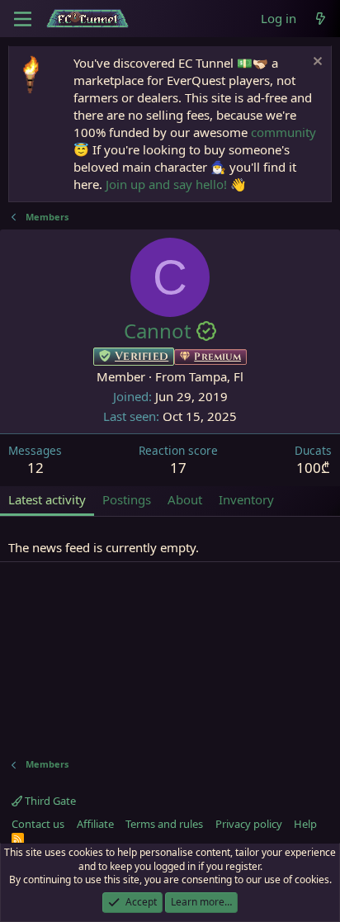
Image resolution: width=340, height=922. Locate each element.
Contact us (38, 823)
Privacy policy (248, 823)
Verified (141, 356)
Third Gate (49, 800)
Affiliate (95, 823)
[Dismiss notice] (316, 63)
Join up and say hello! (166, 184)
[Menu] (22, 18)
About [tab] (185, 499)
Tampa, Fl (216, 376)
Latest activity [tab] (47, 499)
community (283, 132)
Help (305, 823)
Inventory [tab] (246, 499)
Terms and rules (164, 823)
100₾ (313, 467)
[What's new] (321, 18)
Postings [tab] (126, 499)
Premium (217, 356)
